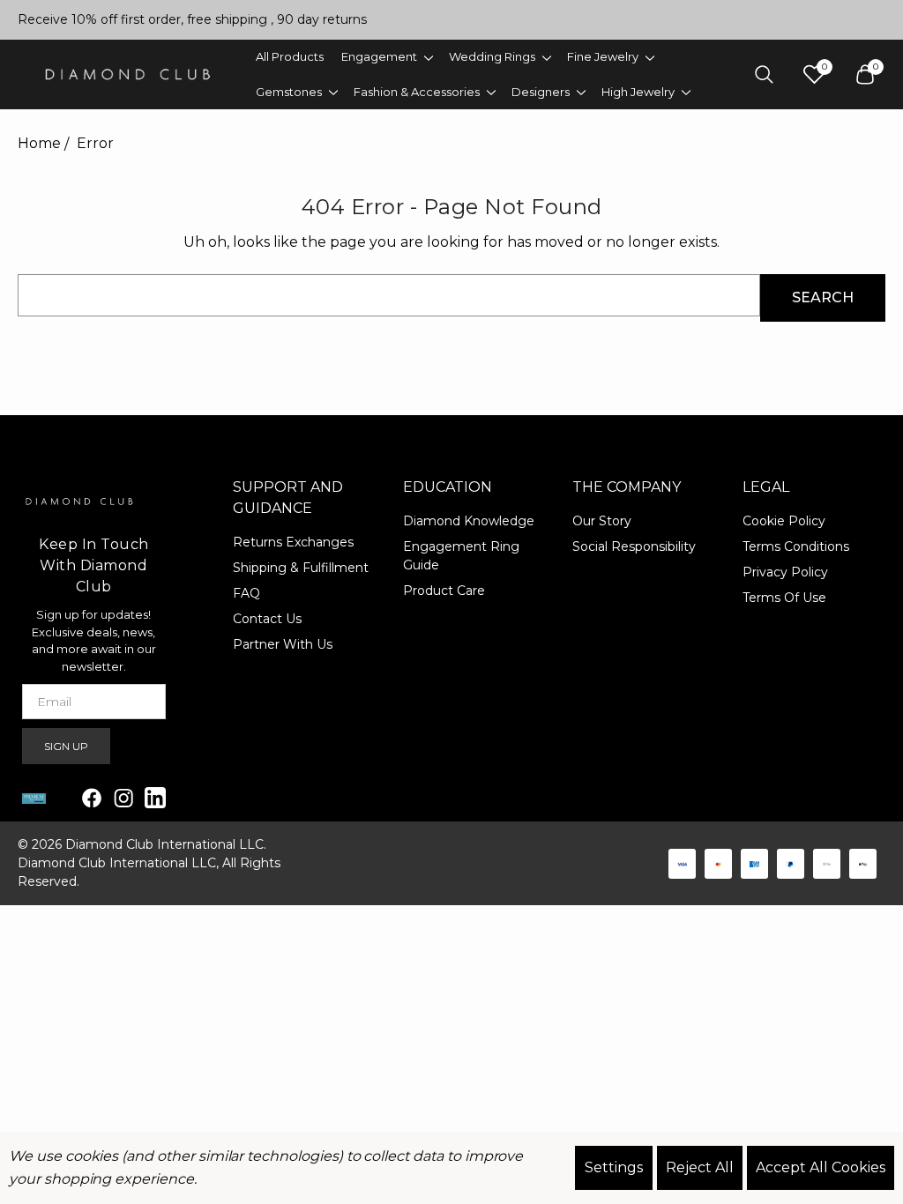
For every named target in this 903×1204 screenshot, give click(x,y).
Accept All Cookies (820, 1167)
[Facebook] (91, 797)
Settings (614, 1167)
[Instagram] (123, 797)
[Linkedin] (155, 797)
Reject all (700, 1167)
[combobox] (389, 295)
